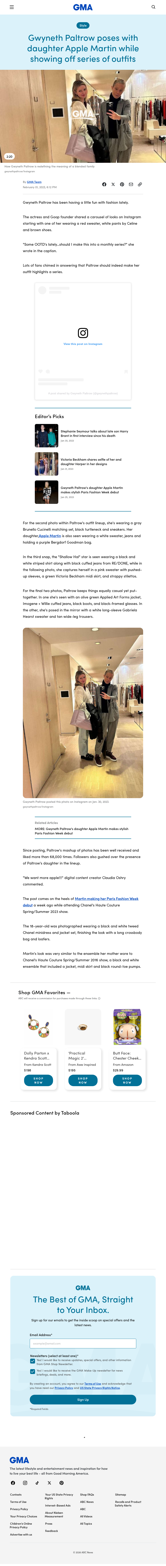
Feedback (51, 1531)
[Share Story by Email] (131, 184)
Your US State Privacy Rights (59, 1496)
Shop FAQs (87, 1494)
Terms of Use (92, 1383)
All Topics (86, 1523)
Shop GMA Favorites (41, 992)
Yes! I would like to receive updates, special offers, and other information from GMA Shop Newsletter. (84, 1362)
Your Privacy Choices (23, 1516)
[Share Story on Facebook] (104, 184)
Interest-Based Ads (57, 1505)
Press (48, 1523)
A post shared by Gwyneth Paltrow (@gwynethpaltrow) (83, 393)
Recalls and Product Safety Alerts (128, 1503)
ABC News (87, 1502)
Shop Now (39, 1080)
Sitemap (120, 1494)
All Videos (86, 1516)
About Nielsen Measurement (54, 1514)
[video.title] (83, 116)
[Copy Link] (140, 184)
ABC (83, 1509)
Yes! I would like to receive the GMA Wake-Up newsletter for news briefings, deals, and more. (80, 1372)
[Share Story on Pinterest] (122, 184)
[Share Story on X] (113, 184)
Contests (15, 1494)
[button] (12, 7)
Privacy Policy (64, 1388)
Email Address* (41, 1334)
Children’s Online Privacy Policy (21, 1525)
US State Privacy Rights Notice (100, 1388)
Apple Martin (50, 535)
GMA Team (34, 182)
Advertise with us (21, 1534)
